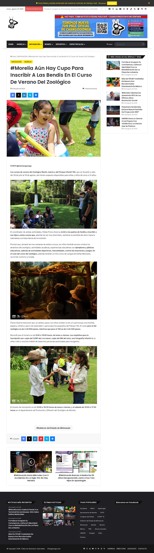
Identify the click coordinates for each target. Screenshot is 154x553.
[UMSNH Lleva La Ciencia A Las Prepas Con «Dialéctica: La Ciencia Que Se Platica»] (113, 121)
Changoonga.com (53, 549)
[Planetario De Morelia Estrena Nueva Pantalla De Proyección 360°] (113, 110)
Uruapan (92, 533)
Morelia (93, 525)
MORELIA (21, 44)
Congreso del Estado (87, 517)
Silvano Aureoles (100, 529)
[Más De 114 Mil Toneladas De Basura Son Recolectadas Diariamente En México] (113, 82)
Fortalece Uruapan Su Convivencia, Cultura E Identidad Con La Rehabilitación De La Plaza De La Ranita (131, 67)
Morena (102, 525)
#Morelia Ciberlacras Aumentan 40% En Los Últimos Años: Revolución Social (131, 97)
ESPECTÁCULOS (76, 44)
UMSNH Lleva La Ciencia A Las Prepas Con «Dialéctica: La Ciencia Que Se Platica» (132, 122)
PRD (89, 529)
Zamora (82, 537)
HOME (10, 44)
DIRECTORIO (121, 549)
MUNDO (48, 44)
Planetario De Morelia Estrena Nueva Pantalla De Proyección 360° (132, 109)
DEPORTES (60, 44)
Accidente (83, 508)
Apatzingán (102, 508)
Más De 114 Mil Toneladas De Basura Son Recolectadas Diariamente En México (73, 9)
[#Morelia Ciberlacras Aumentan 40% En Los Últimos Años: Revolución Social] (113, 96)
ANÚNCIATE (131, 549)
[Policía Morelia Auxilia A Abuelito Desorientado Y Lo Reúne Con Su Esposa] (59, 516)
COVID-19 (100, 517)
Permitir (112, 3)
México (82, 529)
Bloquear (102, 3)
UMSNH (83, 533)
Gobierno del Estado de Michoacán (54, 428)
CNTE (102, 512)
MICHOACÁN (34, 44)
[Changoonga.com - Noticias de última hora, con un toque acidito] (13, 22)
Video (100, 533)
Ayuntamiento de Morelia (88, 512)
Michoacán (84, 525)
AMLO (92, 508)
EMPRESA (111, 549)
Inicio (14, 56)
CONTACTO (142, 549)
